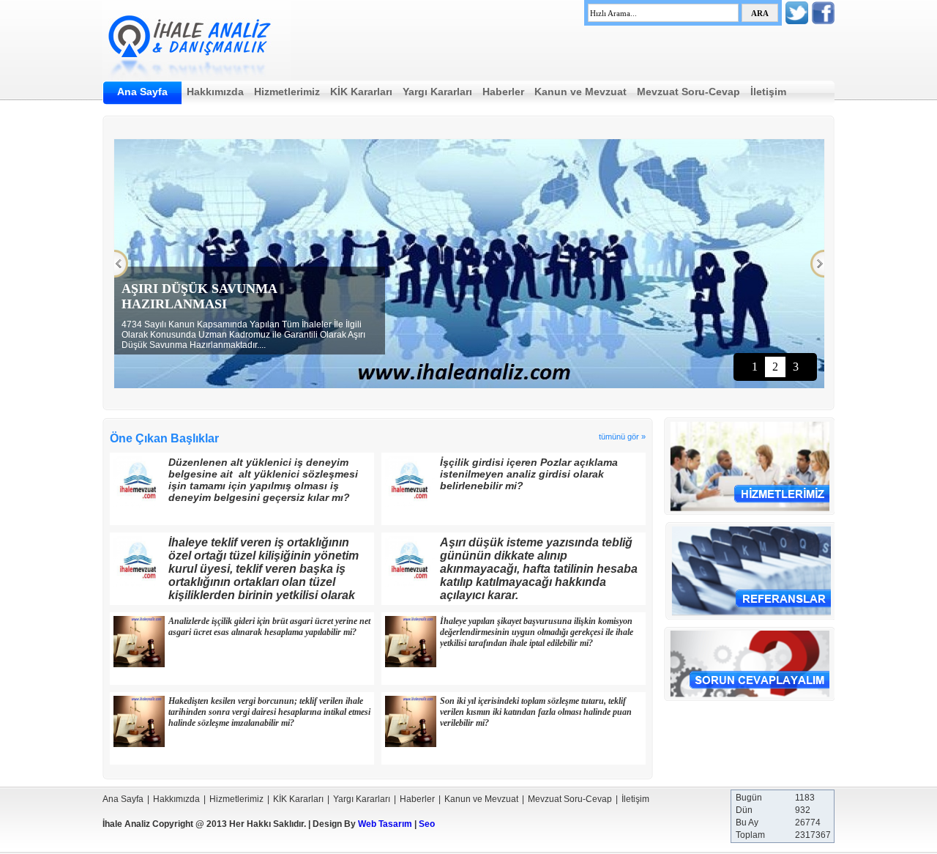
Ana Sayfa (142, 91)
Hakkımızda (215, 91)
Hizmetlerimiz (287, 91)
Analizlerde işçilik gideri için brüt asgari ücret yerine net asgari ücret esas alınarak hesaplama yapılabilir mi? (269, 626)
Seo (427, 824)
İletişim (768, 91)
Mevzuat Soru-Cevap (688, 91)
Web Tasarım (385, 824)
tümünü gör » (622, 436)
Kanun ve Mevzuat (580, 91)
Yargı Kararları (437, 91)
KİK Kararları (361, 91)
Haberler (503, 91)
